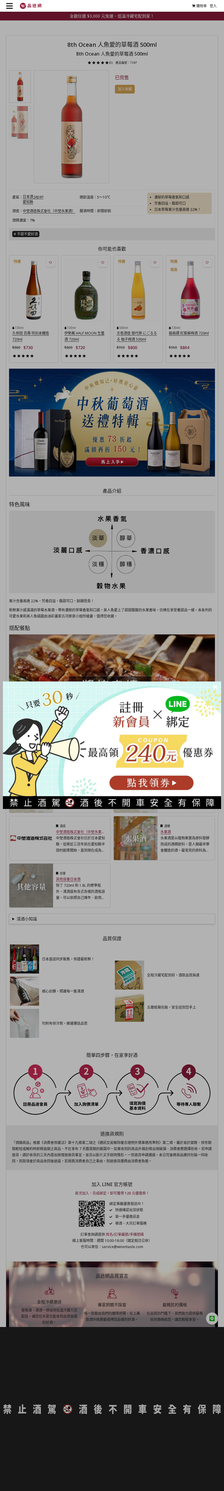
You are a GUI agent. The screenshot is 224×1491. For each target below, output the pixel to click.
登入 (213, 6)
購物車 (201, 6)
